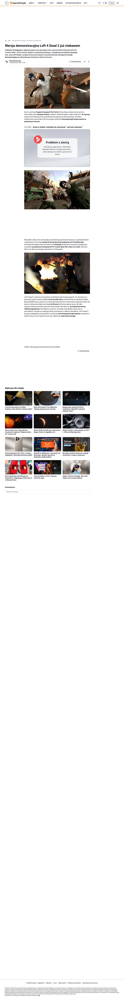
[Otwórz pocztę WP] (99, 3)
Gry (85, 3)
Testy (52, 3)
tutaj (39, 995)
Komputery (41, 3)
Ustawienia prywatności (90, 983)
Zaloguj (111, 3)
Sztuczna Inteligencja (73, 3)
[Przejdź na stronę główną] (7, 4)
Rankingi (60, 3)
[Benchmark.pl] (19, 3)
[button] (104, 3)
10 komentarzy (76, 61)
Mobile (31, 3)
